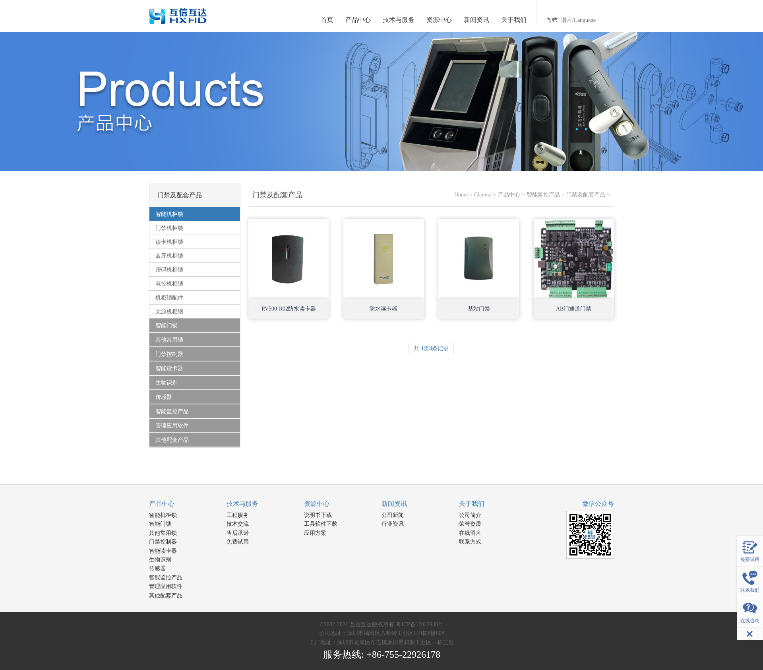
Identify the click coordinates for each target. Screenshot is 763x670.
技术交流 (238, 524)
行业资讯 (393, 524)
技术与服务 (242, 503)
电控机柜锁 (169, 284)
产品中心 (509, 195)
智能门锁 (160, 524)
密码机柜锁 (169, 270)
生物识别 (160, 560)
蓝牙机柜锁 (169, 256)
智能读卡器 (163, 551)
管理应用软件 (165, 586)
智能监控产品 (543, 195)
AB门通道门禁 (573, 309)
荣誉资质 (470, 524)
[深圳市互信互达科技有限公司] (178, 16)
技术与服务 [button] (398, 19)
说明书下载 (318, 515)
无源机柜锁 (169, 312)
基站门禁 (479, 309)
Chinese (483, 195)
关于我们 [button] (514, 19)
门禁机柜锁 (169, 228)
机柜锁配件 (169, 298)
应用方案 (315, 533)
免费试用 (238, 542)
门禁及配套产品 (585, 195)
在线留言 (470, 533)
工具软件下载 (320, 524)
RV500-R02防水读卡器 (288, 309)
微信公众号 (598, 503)
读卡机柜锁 (169, 242)
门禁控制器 (163, 542)
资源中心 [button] (439, 19)
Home (461, 195)
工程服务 (238, 515)
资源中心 (316, 503)
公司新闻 (393, 515)
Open (316, 286)
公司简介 (470, 515)
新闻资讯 (394, 503)
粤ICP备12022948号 (419, 624)
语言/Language (578, 20)
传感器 (157, 568)
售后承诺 (238, 533)
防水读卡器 (383, 309)
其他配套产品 (165, 595)
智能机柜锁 (163, 515)
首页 (327, 19)
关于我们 (471, 503)
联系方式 (470, 542)
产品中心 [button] (358, 19)
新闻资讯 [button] (476, 19)
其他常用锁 (163, 533)
